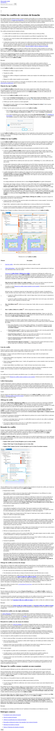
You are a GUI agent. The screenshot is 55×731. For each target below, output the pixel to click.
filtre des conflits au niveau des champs (14, 395)
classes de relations (17, 624)
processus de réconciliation (18, 19)
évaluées (25, 616)
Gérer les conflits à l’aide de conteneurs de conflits (36, 46)
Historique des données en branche (11, 724)
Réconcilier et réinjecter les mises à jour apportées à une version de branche (20, 722)
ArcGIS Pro (3, 2)
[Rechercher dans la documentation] (15, 4)
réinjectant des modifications (7, 83)
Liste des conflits (9, 264)
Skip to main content (5, 1)
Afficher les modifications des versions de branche (14, 719)
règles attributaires (7, 613)
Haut (2, 729)
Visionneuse (17, 273)
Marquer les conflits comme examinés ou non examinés (26, 286)
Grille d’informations (10, 268)
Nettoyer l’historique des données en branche (13, 727)
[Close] (1, 10)
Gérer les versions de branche (10, 717)
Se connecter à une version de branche (12, 714)
